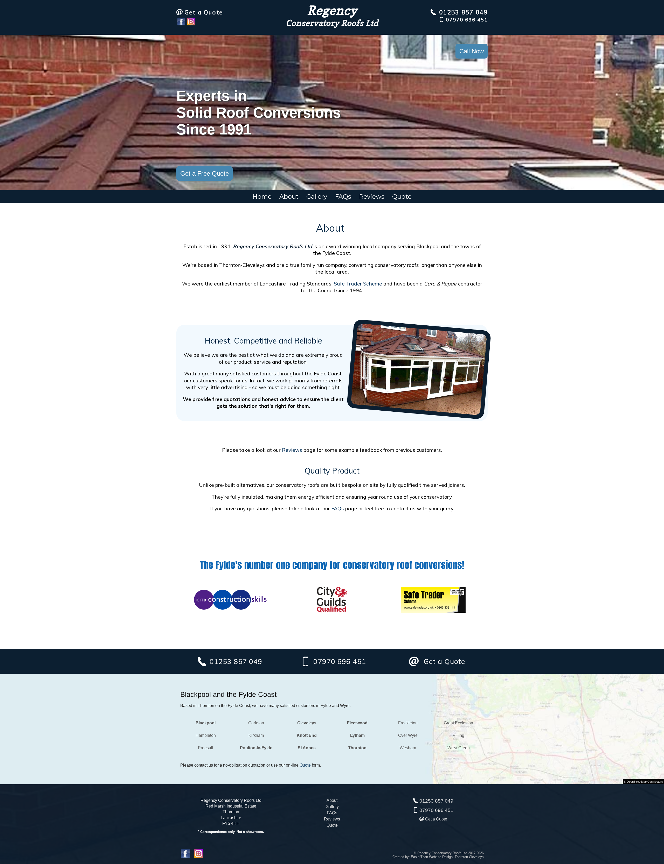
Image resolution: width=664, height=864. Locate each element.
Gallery (316, 196)
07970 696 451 (436, 810)
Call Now (471, 51)
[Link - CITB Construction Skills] (230, 611)
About (289, 196)
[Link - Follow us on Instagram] (191, 24)
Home (262, 196)
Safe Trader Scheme (358, 284)
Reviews (371, 196)
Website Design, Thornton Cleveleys (456, 857)
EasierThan (419, 857)
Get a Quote (436, 819)
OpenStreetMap (637, 781)
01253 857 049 (436, 801)
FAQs (343, 196)
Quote (402, 196)
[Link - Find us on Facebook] (181, 24)
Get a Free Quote (204, 173)
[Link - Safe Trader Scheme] (433, 611)
